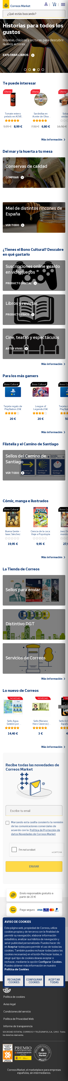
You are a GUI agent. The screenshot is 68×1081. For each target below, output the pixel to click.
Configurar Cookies (34, 981)
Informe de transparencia (17, 1026)
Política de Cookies (17, 969)
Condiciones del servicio (17, 1011)
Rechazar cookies (13, 981)
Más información (51, 139)
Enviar (34, 866)
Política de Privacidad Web (18, 1018)
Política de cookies (14, 996)
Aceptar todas (54, 981)
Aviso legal (9, 1004)
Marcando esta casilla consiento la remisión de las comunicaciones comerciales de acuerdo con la (37, 828)
